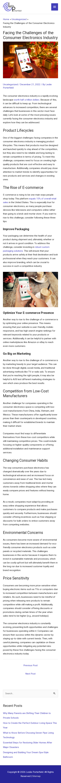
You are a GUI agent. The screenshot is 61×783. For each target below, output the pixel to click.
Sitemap (36, 776)
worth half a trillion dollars (26, 99)
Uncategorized (10, 84)
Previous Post (30, 665)
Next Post (30, 673)
